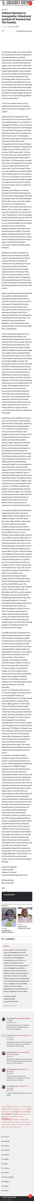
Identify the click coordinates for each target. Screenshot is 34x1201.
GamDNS (9, 1200)
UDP (17, 1124)
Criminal (24, 1106)
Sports (6, 1190)
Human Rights (6, 1114)
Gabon (22, 1111)
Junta (20, 1114)
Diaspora (10, 1109)
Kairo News (11, 1197)
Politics (6, 1119)
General (6, 1155)
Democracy (28, 1106)
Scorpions (17, 1122)
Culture (6, 1137)
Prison (22, 1119)
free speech (16, 1111)
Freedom (7, 1150)
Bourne (6, 946)
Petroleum (20, 1116)
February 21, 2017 (13, 26)
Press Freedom (9, 1177)
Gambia (28, 1111)
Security (22, 1122)
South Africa (4, 1124)
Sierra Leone (28, 1122)
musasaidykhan (9, 895)
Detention (5, 1109)
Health (6, 1159)
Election (3, 1111)
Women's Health (13, 1127)
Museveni (25, 1114)
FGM (7, 1111)
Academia (4, 1106)
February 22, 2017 (10, 1005)
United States (22, 1124)
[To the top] (30, 1196)
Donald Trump (17, 1109)
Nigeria (7, 1116)
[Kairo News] (17, 3)
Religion (26, 1119)
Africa (9, 1106)
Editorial (7, 1141)
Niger (3, 1116)
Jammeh (15, 1114)
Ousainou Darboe (14, 1116)
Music (29, 1114)
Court (19, 1106)
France (10, 1111)
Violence (28, 1124)
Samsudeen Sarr (11, 1122)
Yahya (19, 1127)
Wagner (3, 1127)
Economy (23, 1109)
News (6, 1163)
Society (4, 9)
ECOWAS (28, 1109)
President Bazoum (15, 1119)
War (7, 1127)
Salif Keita (4, 1122)
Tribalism (14, 1124)
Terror (9, 1124)
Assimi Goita (14, 1106)
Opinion (6, 1168)
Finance (6, 1146)
